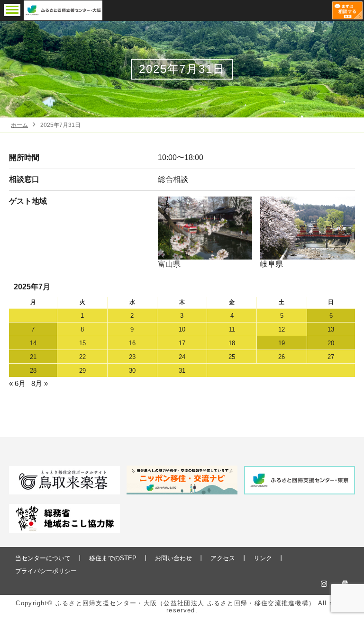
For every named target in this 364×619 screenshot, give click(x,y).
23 (132, 356)
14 (33, 343)
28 (33, 370)
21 (33, 356)
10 (182, 329)
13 (331, 329)
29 (82, 370)
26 (281, 356)
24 (182, 356)
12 (281, 329)
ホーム (19, 125)
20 (331, 343)
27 (331, 356)
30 (132, 370)
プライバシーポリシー (46, 570)
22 (82, 356)
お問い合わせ (173, 558)
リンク (263, 558)
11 (232, 329)
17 (182, 343)
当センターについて (43, 558)
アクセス (222, 558)
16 (132, 343)
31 (182, 370)
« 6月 (17, 383)
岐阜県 (271, 264)
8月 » (39, 383)
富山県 (169, 264)
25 (231, 356)
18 (231, 343)
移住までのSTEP (112, 558)
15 (82, 343)
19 (281, 343)
